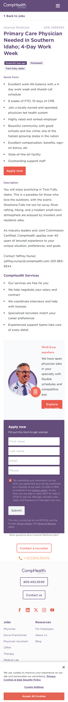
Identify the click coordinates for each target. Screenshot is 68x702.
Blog (38, 641)
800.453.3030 (34, 582)
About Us (41, 635)
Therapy (9, 653)
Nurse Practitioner (15, 635)
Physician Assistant (16, 641)
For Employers (44, 628)
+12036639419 (37, 558)
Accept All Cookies (34, 696)
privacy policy (39, 490)
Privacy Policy (24, 523)
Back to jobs (15, 16)
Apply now (15, 171)
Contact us (34, 595)
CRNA (7, 647)
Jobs (7, 622)
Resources (43, 622)
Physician (10, 628)
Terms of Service (47, 523)
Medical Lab (11, 659)
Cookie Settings (34, 687)
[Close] (64, 667)
